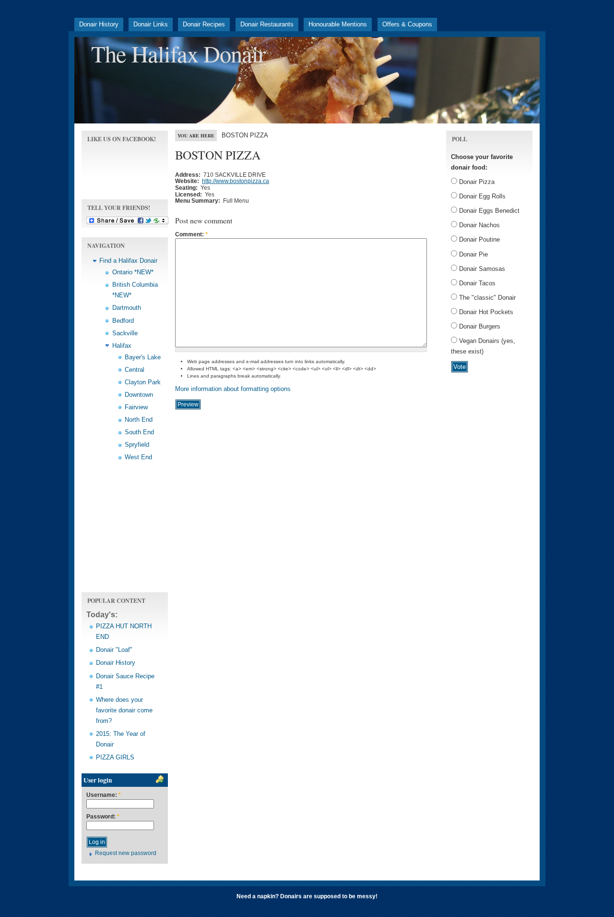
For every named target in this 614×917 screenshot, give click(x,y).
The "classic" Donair (486, 297)
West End (138, 457)
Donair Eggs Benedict (488, 210)
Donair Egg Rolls (481, 196)
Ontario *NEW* (133, 272)
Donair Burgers (478, 326)
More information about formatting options (233, 389)
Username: (103, 795)
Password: (102, 816)
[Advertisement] (125, 532)
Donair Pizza (476, 181)
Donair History (98, 24)
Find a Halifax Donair (128, 260)
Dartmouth (126, 307)
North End (139, 419)
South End (139, 432)
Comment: (191, 234)
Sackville (125, 333)
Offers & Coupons (407, 24)
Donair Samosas (481, 268)
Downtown (139, 394)
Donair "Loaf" (114, 649)
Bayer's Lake (143, 357)
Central (134, 369)
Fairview (136, 407)
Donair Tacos (476, 283)
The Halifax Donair (178, 53)
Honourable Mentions (337, 24)
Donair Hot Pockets (485, 312)
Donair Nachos (478, 225)
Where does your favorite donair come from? (124, 710)
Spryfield (137, 444)
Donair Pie (472, 254)
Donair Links (150, 24)
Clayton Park (143, 382)
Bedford (123, 320)
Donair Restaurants (267, 24)
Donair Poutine (478, 239)
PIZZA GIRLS (115, 757)
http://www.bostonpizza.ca (235, 181)
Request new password (125, 853)
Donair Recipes (204, 24)
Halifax (121, 345)
